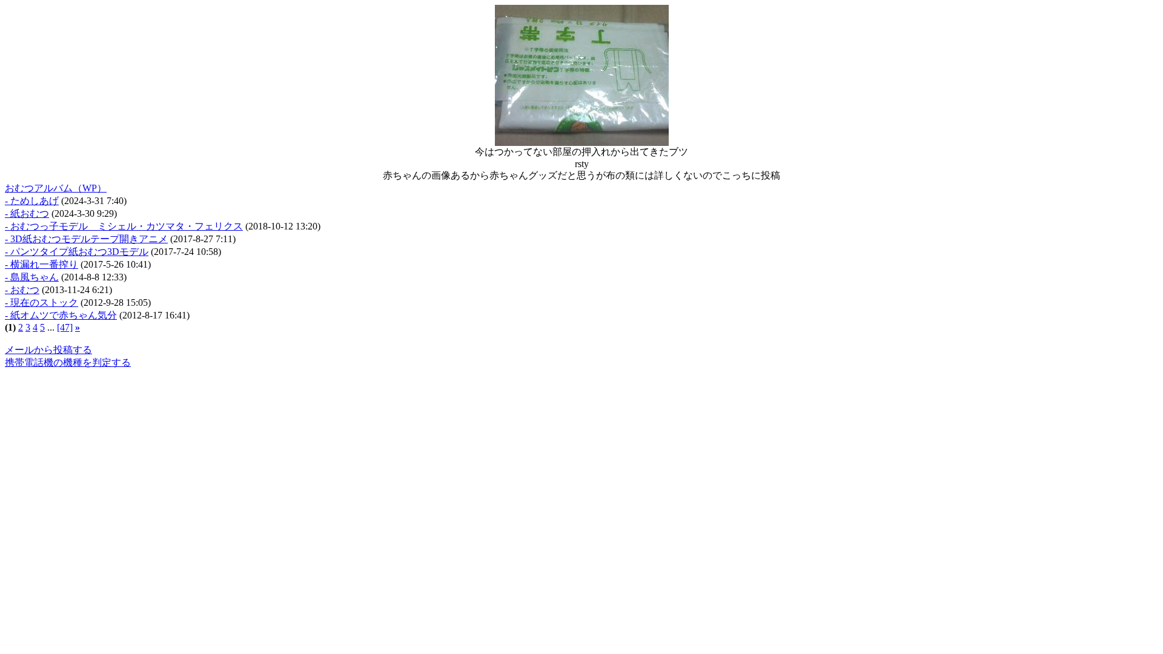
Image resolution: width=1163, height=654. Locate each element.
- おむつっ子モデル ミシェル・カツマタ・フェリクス (124, 226)
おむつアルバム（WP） (56, 188)
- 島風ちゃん (32, 277)
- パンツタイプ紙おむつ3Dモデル (76, 251)
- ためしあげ (32, 201)
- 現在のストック (41, 302)
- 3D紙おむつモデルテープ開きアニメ (86, 239)
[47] (65, 327)
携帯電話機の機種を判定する (68, 362)
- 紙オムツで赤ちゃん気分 (61, 315)
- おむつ (22, 290)
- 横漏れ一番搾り (41, 264)
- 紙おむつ (27, 213)
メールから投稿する (48, 350)
